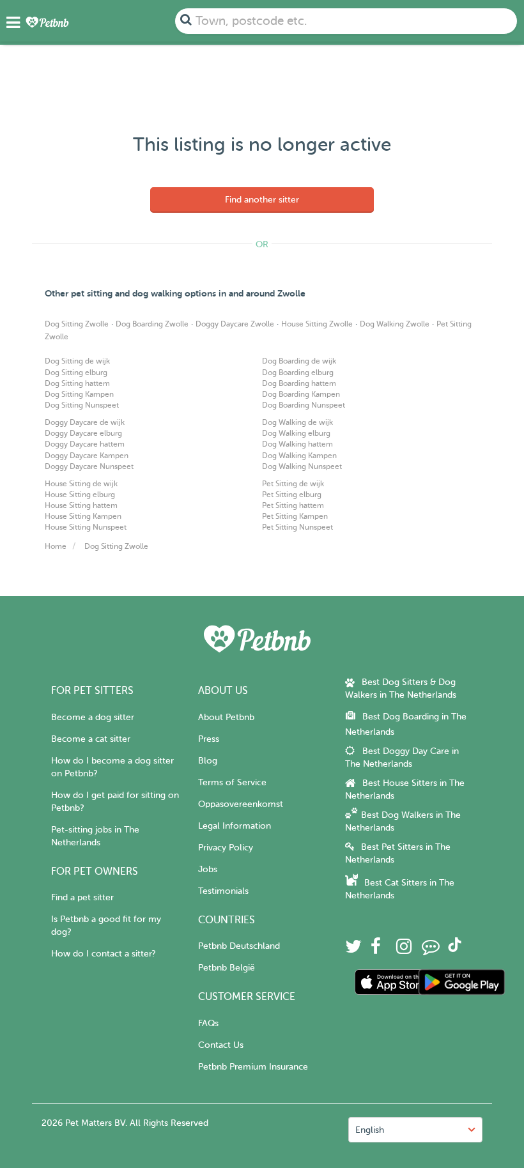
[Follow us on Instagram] (404, 950)
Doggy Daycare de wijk (85, 422)
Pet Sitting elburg (291, 494)
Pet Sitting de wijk (293, 483)
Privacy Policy (225, 847)
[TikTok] (454, 949)
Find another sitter (262, 199)
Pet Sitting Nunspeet (297, 527)
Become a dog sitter (92, 717)
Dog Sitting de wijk (77, 361)
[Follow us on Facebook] (376, 950)
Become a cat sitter (90, 739)
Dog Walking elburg (296, 433)
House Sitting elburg (80, 494)
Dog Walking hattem (297, 444)
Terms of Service (232, 782)
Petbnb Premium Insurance (253, 1067)
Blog (207, 760)
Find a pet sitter (82, 897)
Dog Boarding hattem (299, 383)
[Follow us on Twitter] (353, 950)
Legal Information (234, 826)
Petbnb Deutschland (239, 946)
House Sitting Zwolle (317, 323)
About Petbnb (226, 717)
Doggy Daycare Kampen (86, 455)
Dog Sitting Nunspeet (82, 405)
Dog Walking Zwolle (394, 323)
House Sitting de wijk (81, 483)
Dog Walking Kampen (299, 455)
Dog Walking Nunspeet (302, 466)
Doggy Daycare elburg (83, 433)
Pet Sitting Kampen (295, 516)
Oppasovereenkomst (240, 804)
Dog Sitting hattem (77, 383)
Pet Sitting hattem (293, 505)
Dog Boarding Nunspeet (303, 405)
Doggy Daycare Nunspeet (89, 466)
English (369, 1130)
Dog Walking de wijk (297, 422)
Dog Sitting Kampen (79, 394)
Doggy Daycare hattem (85, 444)
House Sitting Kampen (83, 516)
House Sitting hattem (81, 505)
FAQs (208, 1023)
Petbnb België (226, 967)
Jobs (207, 869)
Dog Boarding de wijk (299, 361)
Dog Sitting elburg (76, 372)
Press (208, 739)
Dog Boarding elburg (298, 372)
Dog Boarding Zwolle (152, 323)
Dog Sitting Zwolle (77, 323)
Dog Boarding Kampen (301, 394)
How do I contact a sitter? (103, 953)
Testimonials (223, 891)
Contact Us (220, 1045)
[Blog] (431, 950)
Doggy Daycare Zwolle (235, 323)
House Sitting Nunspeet (86, 527)
